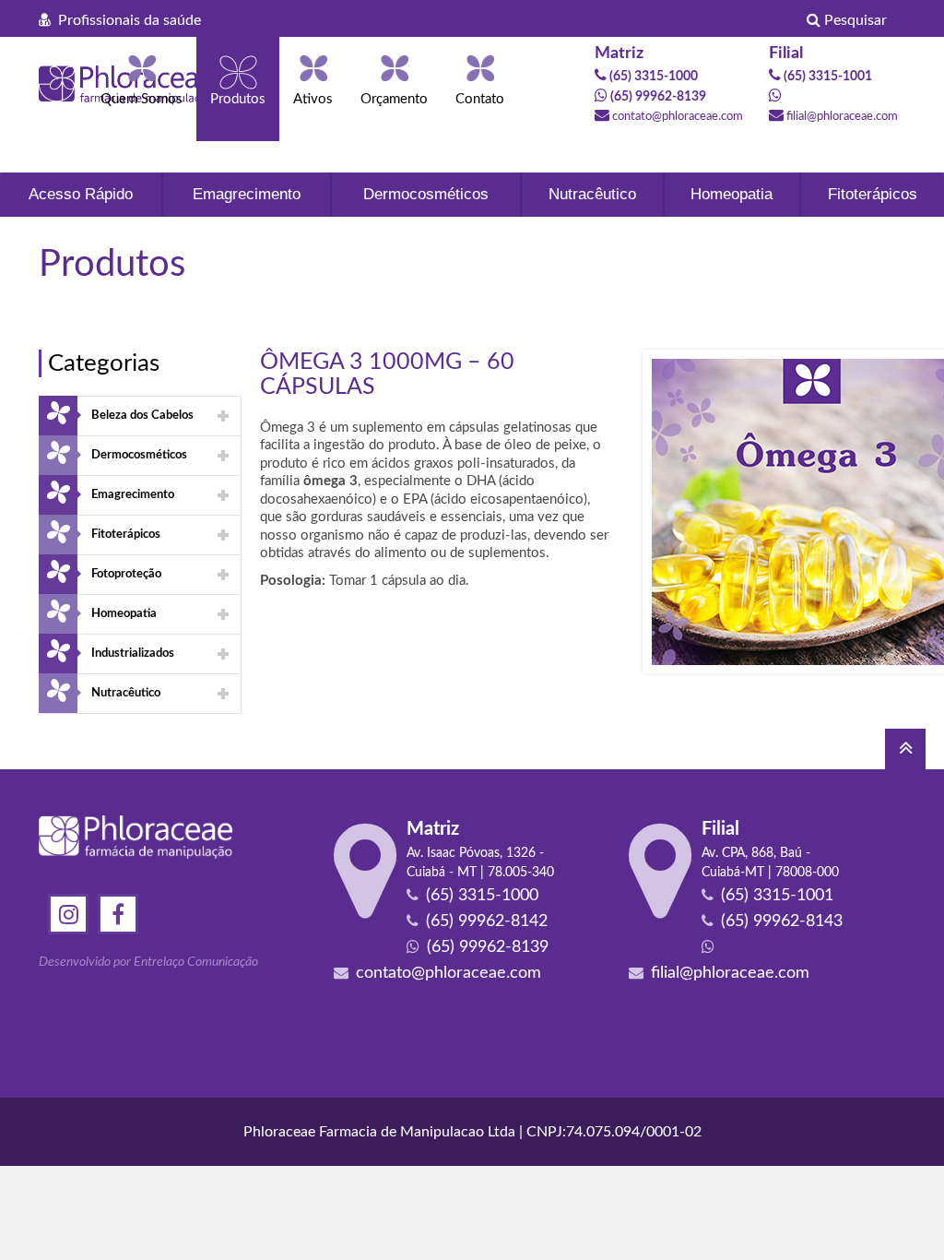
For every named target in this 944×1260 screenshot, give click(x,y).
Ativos (313, 99)
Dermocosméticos (426, 194)
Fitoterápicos (872, 194)
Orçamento (394, 99)
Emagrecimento (247, 194)
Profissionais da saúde (126, 20)
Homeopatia (731, 194)
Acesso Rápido (81, 194)
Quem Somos (141, 99)
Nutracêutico (592, 194)
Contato (479, 99)
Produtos (238, 99)
